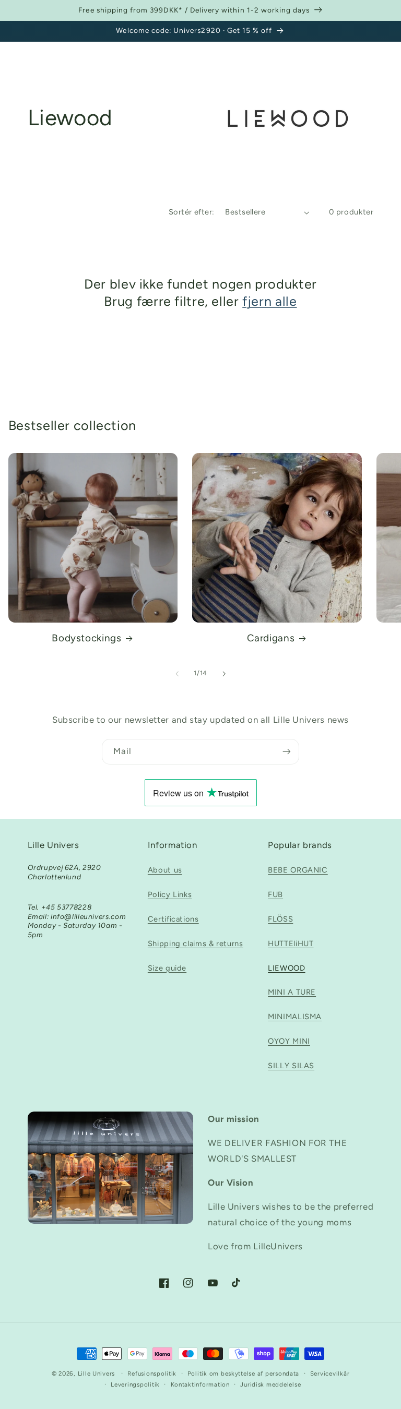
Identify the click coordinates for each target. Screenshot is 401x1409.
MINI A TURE (292, 992)
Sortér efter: (191, 212)
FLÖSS (280, 919)
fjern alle (269, 301)
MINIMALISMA (295, 1016)
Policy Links (170, 894)
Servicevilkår (330, 1373)
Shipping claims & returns (195, 943)
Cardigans (271, 638)
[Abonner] (287, 752)
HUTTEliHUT (290, 943)
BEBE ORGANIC (298, 870)
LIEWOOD (286, 968)
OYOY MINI (289, 1041)
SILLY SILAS (291, 1065)
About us (165, 870)
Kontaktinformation (200, 1384)
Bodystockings (86, 638)
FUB (275, 894)
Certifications (173, 919)
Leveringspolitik (135, 1384)
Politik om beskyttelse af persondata (243, 1373)
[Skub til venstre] (177, 673)
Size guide (167, 968)
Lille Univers (96, 1373)
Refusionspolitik (151, 1373)
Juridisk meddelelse (270, 1384)
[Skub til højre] (224, 673)
